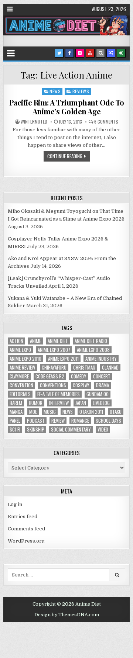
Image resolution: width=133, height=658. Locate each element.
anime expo (20, 349)
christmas (84, 367)
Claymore (19, 376)
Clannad (110, 367)
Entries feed (22, 516)
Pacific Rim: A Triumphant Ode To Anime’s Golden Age (66, 106)
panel (15, 420)
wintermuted (34, 122)
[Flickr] (79, 53)
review (58, 420)
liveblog (101, 402)
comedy (78, 376)
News (55, 91)
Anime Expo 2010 (25, 358)
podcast (36, 420)
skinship (35, 429)
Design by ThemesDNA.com (66, 614)
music (50, 411)
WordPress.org (26, 541)
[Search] (100, 53)
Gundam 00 (97, 394)
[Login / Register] (121, 53)
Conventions (53, 385)
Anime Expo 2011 (63, 358)
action (16, 340)
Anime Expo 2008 (93, 349)
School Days (108, 420)
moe (33, 411)
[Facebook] (69, 53)
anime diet (58, 340)
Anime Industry (101, 358)
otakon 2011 (91, 411)
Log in (15, 504)
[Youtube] (90, 53)
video (103, 429)
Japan (80, 402)
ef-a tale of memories (58, 394)
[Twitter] (59, 53)
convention (21, 385)
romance (80, 420)
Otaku (116, 411)
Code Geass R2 (49, 376)
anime (35, 340)
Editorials (20, 394)
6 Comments (106, 122)
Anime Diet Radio (91, 340)
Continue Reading (64, 156)
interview (59, 402)
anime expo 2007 (54, 349)
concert (101, 376)
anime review (22, 367)
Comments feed (26, 528)
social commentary (71, 429)
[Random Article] (110, 53)
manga (16, 411)
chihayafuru (54, 367)
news (67, 411)
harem (16, 402)
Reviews (80, 91)
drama (102, 385)
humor (35, 402)
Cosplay (81, 385)
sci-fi (15, 429)
